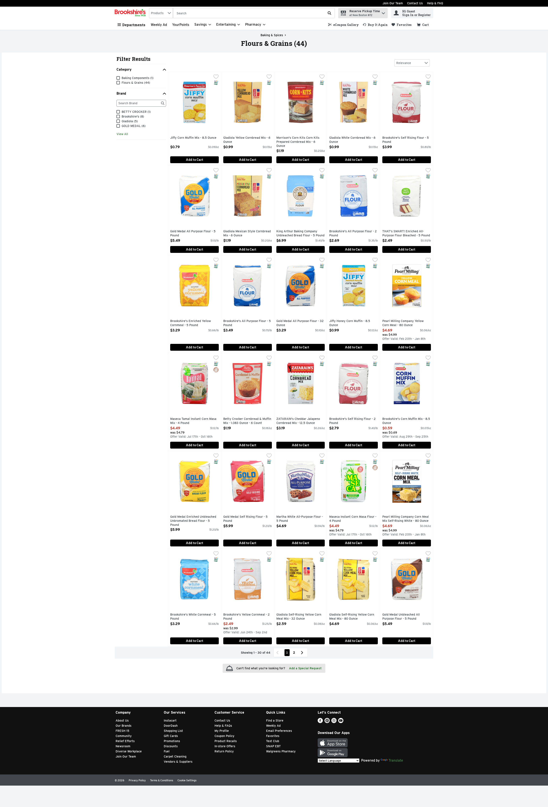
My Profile (221, 730)
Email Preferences (279, 730)
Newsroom (123, 746)
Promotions (172, 741)
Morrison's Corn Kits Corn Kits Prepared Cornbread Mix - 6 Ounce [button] (297, 142)
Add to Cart (194, 160)
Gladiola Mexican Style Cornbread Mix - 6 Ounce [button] (247, 233)
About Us (122, 720)
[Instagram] (334, 722)
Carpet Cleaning (175, 756)
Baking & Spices (272, 35)
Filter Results (133, 58)
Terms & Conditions (161, 780)
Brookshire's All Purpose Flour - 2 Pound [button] (353, 233)
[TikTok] (347, 722)
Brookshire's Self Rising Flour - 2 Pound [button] (352, 421)
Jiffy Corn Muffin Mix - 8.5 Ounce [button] (193, 138)
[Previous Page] (278, 652)
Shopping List (173, 730)
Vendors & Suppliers (178, 761)
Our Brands (123, 725)
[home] (131, 13)
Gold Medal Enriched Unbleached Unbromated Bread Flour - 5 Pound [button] (193, 521)
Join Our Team (393, 3)
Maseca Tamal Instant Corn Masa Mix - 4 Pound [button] (193, 421)
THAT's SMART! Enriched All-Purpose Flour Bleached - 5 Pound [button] (406, 233)
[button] (383, 12)
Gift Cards (171, 736)
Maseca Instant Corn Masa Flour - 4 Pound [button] (352, 519)
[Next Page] (303, 652)
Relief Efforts (125, 741)
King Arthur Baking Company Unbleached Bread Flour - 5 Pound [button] (300, 233)
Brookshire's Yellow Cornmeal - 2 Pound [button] (246, 617)
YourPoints (180, 25)
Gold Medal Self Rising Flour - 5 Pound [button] (245, 519)
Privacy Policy (137, 780)
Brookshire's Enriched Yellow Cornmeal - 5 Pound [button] (190, 323)
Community (124, 736)
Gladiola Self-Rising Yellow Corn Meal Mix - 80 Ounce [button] (351, 617)
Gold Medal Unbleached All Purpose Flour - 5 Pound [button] (401, 617)
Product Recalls (225, 741)
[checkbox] (216, 77)
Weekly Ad (159, 25)
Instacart (170, 720)
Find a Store (274, 720)
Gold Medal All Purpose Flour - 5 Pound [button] (193, 233)
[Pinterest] (327, 722)
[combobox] (161, 13)
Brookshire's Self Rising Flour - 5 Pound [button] (405, 140)
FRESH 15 (122, 730)
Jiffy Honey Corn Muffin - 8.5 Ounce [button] (349, 323)
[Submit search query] (329, 13)
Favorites (272, 736)
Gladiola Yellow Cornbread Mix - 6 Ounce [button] (246, 140)
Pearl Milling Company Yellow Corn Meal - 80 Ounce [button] (403, 323)
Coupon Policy (224, 736)
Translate (396, 760)
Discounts (171, 746)
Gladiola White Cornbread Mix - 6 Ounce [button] (352, 140)
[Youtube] (340, 722)
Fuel (167, 751)
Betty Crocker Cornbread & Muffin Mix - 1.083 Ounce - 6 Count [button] (247, 421)
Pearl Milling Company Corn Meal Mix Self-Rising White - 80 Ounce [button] (405, 519)
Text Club (272, 741)
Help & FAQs (223, 725)
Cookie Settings (187, 780)
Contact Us (415, 3)
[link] (343, 25)
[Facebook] (320, 722)
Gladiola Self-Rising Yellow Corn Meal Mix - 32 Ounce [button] (298, 617)
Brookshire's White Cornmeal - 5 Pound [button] (193, 617)
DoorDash (171, 725)
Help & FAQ (435, 3)
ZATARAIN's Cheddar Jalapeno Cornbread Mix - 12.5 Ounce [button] (298, 421)
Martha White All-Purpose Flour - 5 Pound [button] (299, 519)
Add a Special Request (305, 668)
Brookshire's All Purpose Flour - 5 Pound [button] (247, 323)
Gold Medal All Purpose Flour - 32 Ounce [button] (300, 323)
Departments (133, 24)
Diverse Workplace (129, 751)
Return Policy (224, 751)
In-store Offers (224, 746)
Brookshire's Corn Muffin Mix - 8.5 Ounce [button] (406, 421)
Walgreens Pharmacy (281, 751)
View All (122, 134)
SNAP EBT (273, 746)
